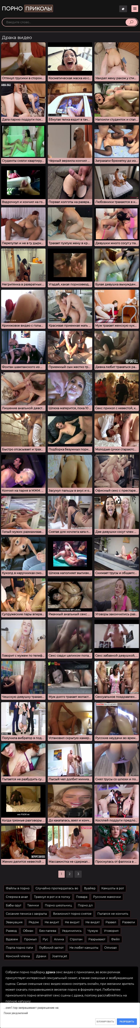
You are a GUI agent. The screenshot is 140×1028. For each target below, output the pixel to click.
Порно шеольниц (58, 905)
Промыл (30, 939)
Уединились (72, 931)
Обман (28, 931)
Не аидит (52, 922)
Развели (128, 922)
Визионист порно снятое (72, 913)
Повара (81, 897)
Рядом (34, 922)
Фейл (115, 939)
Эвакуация (14, 922)
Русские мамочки (107, 897)
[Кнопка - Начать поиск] (131, 22)
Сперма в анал (17, 897)
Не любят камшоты (83, 947)
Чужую (93, 931)
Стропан (76, 939)
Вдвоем (12, 939)
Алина (59, 939)
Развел (111, 922)
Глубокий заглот (51, 947)
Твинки (33, 905)
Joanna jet (59, 956)
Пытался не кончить (112, 913)
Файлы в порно (18, 888)
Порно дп (85, 905)
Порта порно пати (19, 947)
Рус (45, 939)
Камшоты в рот (112, 888)
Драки (41, 956)
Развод (11, 931)
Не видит (72, 922)
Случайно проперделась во (57, 888)
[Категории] (134, 8)
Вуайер (90, 888)
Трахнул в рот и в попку (52, 897)
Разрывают (96, 939)
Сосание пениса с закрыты (26, 913)
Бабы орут (13, 905)
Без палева (47, 931)
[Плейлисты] (123, 8)
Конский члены (18, 956)
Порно (27, 8)
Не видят (92, 922)
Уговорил (111, 931)
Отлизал (110, 947)
